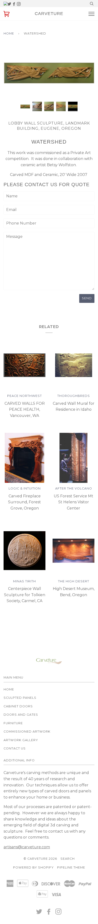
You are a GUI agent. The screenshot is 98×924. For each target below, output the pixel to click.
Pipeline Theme (71, 867)
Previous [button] (12, 72)
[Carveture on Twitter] (9, 4)
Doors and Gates (21, 714)
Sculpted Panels (20, 697)
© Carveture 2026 (40, 858)
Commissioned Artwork (27, 731)
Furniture (13, 723)
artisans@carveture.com (27, 847)
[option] (49, 72)
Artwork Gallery (21, 740)
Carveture (49, 13)
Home (9, 33)
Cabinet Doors (18, 706)
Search (67, 858)
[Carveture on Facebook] (14, 4)
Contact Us (15, 748)
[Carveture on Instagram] (19, 4)
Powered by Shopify (33, 867)
